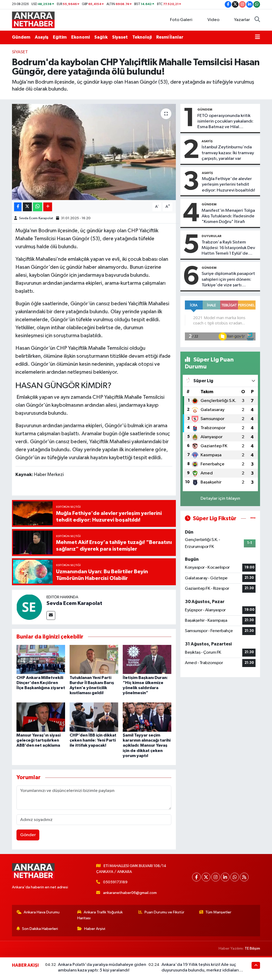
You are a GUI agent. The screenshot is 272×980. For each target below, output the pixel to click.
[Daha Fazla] (47, 206)
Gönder (28, 835)
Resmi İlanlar (169, 37)
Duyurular (212, 236)
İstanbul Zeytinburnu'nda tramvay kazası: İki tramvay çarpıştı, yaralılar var (228, 153)
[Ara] (257, 20)
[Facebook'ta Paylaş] (18, 206)
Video (213, 20)
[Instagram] (215, 877)
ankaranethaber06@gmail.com (130, 893)
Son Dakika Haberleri (40, 929)
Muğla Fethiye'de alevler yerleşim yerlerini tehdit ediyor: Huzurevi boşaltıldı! (228, 185)
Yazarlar (242, 20)
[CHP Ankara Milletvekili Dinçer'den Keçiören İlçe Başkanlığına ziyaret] (40, 659)
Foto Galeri (181, 20)
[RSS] (244, 877)
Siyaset (120, 37)
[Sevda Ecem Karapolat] (29, 607)
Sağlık (101, 37)
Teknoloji (142, 37)
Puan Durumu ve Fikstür (164, 912)
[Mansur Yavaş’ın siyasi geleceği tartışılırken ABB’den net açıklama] (40, 717)
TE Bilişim (252, 948)
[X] (206, 877)
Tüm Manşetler (218, 912)
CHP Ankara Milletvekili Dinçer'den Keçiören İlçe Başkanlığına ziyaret (40, 683)
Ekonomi (80, 37)
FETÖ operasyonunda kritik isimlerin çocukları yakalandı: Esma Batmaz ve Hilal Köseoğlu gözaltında (225, 121)
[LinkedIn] (225, 877)
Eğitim (60, 37)
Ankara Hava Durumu (42, 912)
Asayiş (41, 37)
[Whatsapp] (234, 877)
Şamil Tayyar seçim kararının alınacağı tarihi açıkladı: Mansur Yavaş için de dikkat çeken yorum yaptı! (147, 745)
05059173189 (115, 882)
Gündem (21, 37)
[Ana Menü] (257, 37)
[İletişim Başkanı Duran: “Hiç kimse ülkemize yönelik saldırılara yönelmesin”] (147, 659)
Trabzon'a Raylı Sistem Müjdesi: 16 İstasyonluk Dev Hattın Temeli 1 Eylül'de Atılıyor (228, 248)
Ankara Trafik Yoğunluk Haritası (100, 915)
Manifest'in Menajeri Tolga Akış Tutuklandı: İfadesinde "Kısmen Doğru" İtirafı (228, 216)
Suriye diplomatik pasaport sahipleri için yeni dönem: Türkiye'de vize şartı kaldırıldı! (228, 279)
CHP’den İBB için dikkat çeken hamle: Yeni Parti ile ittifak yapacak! (93, 740)
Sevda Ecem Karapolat (36, 218)
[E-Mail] (50, 615)
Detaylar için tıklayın (220, 498)
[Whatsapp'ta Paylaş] (37, 206)
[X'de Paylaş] (27, 206)
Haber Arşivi (94, 929)
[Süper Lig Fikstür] (253, 518)
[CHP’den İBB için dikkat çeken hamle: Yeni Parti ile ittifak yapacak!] (94, 717)
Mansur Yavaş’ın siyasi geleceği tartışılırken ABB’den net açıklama (38, 740)
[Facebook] (196, 877)
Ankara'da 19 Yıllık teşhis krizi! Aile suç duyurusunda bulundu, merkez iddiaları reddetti (200, 970)
